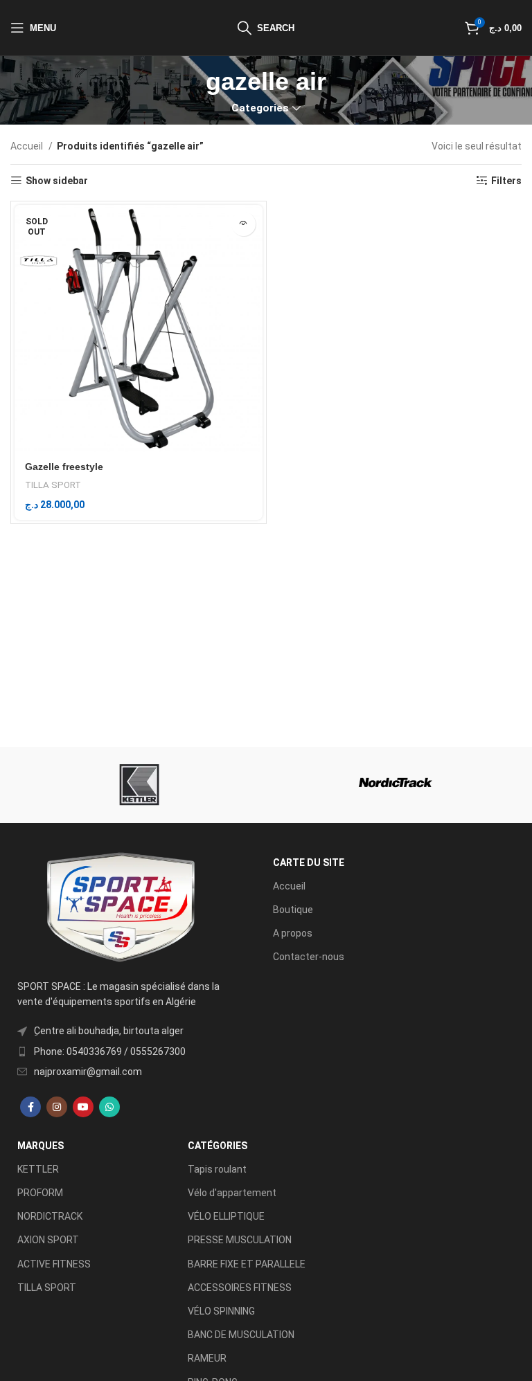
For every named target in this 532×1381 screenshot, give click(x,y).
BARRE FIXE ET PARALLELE (246, 1264)
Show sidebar (57, 180)
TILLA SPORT (53, 485)
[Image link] (119, 906)
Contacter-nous (308, 956)
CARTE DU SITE (308, 862)
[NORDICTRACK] (395, 785)
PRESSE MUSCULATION (240, 1239)
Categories (260, 108)
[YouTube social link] (83, 1106)
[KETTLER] (136, 785)
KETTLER (38, 1169)
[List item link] (119, 1051)
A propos (292, 933)
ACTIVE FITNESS (54, 1264)
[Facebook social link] (30, 1106)
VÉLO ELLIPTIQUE (226, 1216)
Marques (40, 1145)
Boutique (293, 909)
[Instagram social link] (56, 1106)
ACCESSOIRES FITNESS (240, 1287)
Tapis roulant (217, 1169)
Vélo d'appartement (232, 1192)
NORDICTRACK (49, 1216)
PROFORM (40, 1192)
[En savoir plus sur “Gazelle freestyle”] (243, 224)
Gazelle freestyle (64, 466)
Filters (506, 180)
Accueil (27, 146)
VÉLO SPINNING (221, 1311)
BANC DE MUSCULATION (241, 1334)
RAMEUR (207, 1358)
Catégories (217, 1145)
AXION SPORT (48, 1239)
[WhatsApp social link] (109, 1106)
